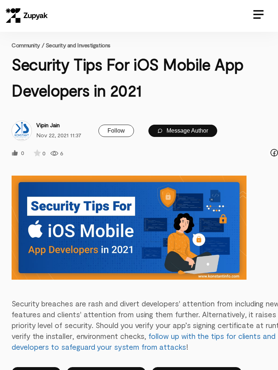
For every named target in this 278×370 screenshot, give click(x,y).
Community (28, 45)
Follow (116, 131)
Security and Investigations (78, 45)
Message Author (186, 131)
